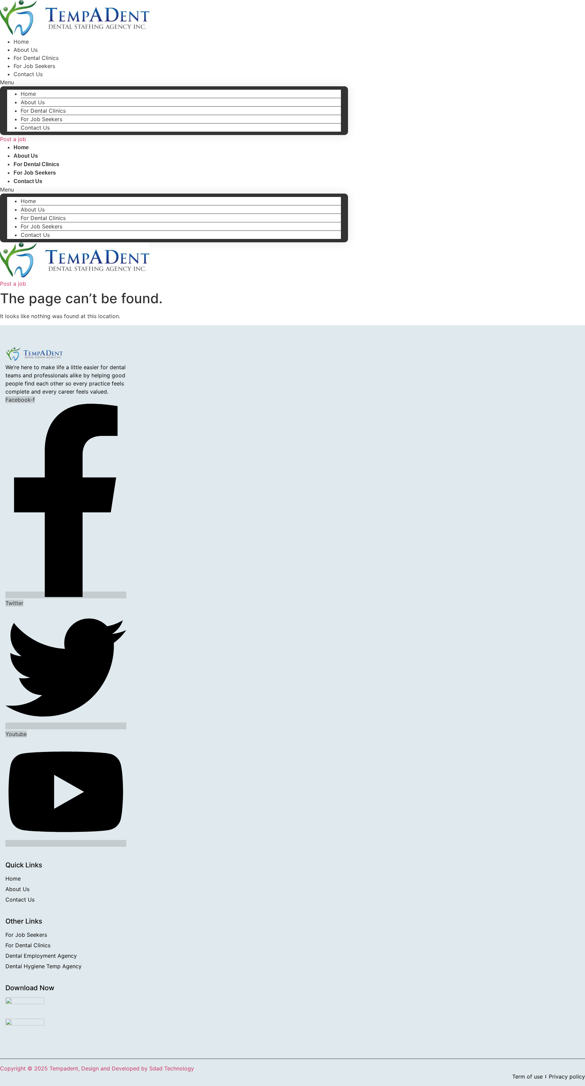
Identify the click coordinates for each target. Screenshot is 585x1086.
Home (28, 93)
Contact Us (28, 74)
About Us (33, 102)
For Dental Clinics (43, 110)
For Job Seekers (41, 119)
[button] (174, 82)
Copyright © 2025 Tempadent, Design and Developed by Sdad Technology (97, 1068)
